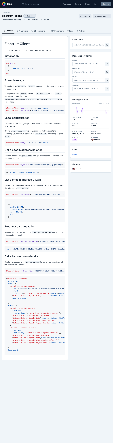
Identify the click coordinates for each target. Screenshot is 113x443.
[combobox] (39, 4)
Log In (106, 4)
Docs (87, 4)
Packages (67, 4)
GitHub (74, 154)
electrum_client (12, 15)
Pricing (78, 4)
